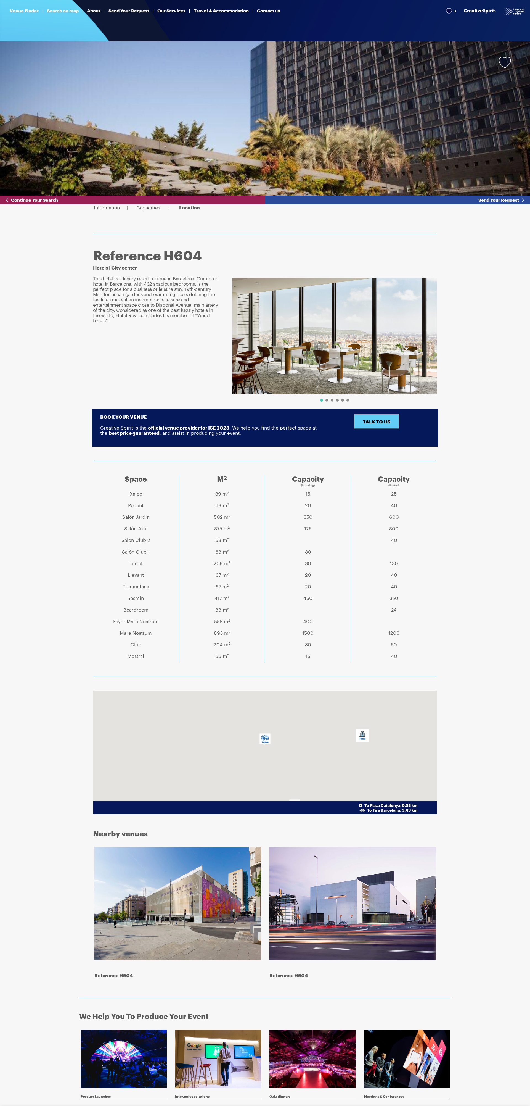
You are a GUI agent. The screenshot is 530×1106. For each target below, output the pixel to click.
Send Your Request (498, 199)
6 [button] (347, 400)
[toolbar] (332, 341)
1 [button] (321, 400)
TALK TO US (376, 421)
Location (189, 207)
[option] (334, 336)
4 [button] (337, 400)
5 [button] (342, 400)
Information (107, 207)
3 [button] (332, 400)
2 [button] (326, 400)
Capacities (148, 207)
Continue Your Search (34, 199)
